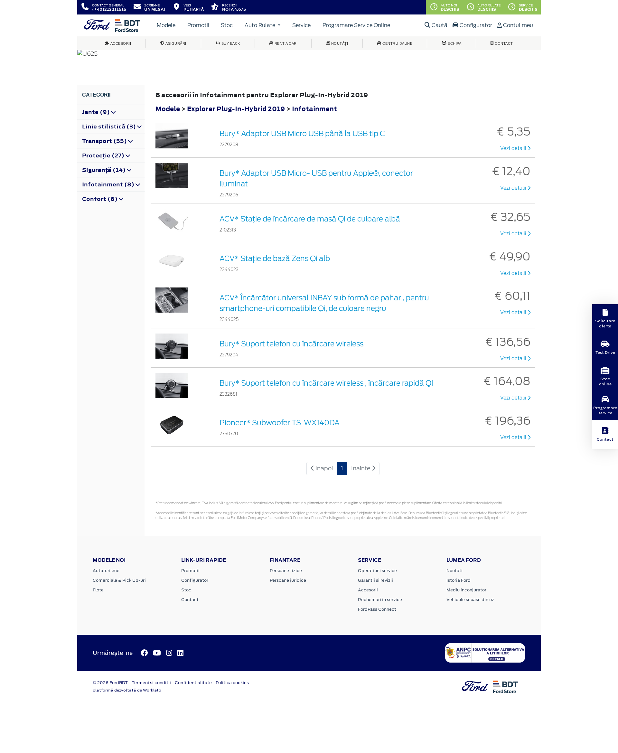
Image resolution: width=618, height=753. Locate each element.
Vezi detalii (514, 148)
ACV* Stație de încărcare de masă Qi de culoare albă (310, 219)
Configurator (475, 25)
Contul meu (517, 25)
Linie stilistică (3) (109, 126)
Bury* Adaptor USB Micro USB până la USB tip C (302, 133)
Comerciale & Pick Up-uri (119, 580)
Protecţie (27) (104, 155)
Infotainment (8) (109, 184)
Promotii (198, 25)
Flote (98, 590)
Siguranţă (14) (104, 170)
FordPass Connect (377, 609)
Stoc (227, 25)
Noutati (454, 571)
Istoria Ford (458, 580)
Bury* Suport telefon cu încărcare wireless (291, 344)
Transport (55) (105, 141)
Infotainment (314, 108)
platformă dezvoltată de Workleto (127, 690)
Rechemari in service (380, 600)
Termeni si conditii (151, 683)
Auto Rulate (260, 25)
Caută (438, 25)
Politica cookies (232, 683)
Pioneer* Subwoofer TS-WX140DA (280, 423)
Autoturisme (106, 571)
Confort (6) (100, 199)
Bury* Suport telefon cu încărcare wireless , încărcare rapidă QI (326, 383)
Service (301, 25)
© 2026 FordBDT (110, 683)
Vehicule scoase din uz (470, 600)
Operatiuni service (377, 571)
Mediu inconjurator (466, 590)
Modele (166, 25)
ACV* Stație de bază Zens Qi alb (275, 258)
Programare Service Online (356, 25)
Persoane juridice (288, 580)
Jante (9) (96, 112)
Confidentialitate (193, 683)
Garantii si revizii (375, 580)
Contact (190, 600)
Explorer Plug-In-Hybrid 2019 (236, 108)
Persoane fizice (286, 571)
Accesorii (368, 590)
